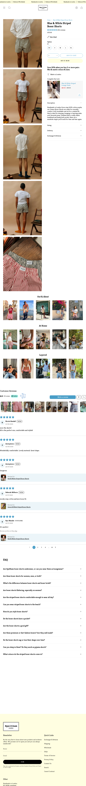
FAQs (46, 752)
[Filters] (79, 397)
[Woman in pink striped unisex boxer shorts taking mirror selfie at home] (43, 339)
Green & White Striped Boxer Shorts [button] (19, 507)
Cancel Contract (49, 771)
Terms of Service (49, 755)
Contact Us (47, 763)
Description (51, 103)
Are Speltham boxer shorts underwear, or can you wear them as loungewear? (33, 569)
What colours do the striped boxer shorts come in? (23, 654)
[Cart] (81, 7)
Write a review (62, 397)
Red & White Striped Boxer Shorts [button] (18, 479)
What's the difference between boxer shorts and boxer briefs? (27, 583)
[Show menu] (4, 7)
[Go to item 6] (62, 407)
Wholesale (47, 748)
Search (46, 767)
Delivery (50, 131)
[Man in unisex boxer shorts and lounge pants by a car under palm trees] (43, 368)
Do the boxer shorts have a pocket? (16, 618)
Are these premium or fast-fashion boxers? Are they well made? (28, 633)
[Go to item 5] (51, 407)
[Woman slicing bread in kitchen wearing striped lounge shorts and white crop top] (27, 339)
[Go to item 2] (17, 407)
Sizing (49, 125)
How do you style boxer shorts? (15, 611)
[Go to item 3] (28, 407)
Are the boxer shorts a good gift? (16, 626)
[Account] (76, 7)
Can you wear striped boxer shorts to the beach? (22, 604)
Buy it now (65, 61)
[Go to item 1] (6, 407)
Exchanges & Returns (54, 136)
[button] (9, 7)
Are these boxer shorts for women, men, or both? (22, 576)
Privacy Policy (32, 766)
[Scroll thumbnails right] (83, 407)
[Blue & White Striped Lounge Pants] (53, 89)
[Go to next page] (56, 547)
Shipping (47, 744)
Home (49, 20)
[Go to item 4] (40, 407)
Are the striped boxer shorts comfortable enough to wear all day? (28, 597)
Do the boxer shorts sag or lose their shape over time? (24, 640)
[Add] (79, 95)
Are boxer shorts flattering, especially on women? (22, 590)
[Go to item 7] (74, 407)
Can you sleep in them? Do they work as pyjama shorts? (24, 647)
